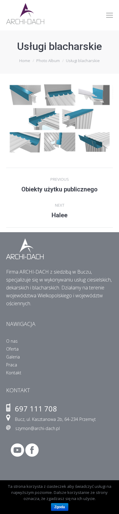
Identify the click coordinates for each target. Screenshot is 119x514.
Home (24, 60)
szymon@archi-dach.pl (37, 428)
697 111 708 (36, 409)
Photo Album (48, 60)
